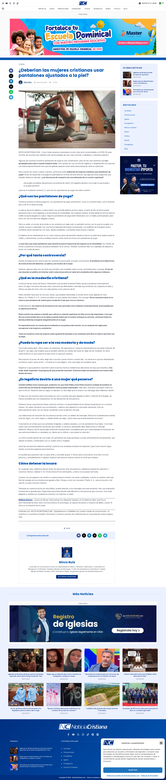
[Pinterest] (93, 734)
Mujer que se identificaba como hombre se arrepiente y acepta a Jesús (143, 84)
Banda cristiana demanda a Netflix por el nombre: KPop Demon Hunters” (64, 709)
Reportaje (42, 9)
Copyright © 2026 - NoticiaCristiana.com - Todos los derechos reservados (83, 777)
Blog (125, 9)
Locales (87, 9)
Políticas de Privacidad (149, 775)
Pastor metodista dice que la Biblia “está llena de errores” (140, 675)
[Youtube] (7, 3)
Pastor (126, 132)
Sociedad (127, 111)
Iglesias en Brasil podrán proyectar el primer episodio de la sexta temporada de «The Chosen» (25, 676)
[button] (161, 743)
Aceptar (132, 770)
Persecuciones (63, 9)
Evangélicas (98, 9)
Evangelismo (76, 9)
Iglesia (51, 9)
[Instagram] (14, 3)
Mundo (108, 9)
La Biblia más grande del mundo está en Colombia (102, 709)
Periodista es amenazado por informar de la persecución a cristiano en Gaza (143, 93)
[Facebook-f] (3, 3)
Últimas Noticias (132, 67)
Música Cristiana (130, 127)
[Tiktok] (18, 3)
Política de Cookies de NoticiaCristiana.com (123, 775)
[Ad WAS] (82, 641)
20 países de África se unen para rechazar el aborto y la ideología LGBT (140, 709)
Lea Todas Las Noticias (67, 576)
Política (117, 9)
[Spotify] (97, 734)
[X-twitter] (10, 3)
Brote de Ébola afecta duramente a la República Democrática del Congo (26, 709)
